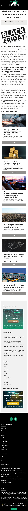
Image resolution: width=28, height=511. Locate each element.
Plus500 (3, 437)
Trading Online (7, 384)
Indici (5, 375)
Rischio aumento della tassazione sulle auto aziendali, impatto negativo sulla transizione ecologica (14, 346)
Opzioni (6, 382)
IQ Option (3, 428)
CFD (5, 366)
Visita (13, 509)
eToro (2, 433)
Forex (5, 373)
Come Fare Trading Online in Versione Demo (11, 470)
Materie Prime (7, 377)
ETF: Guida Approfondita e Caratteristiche (10, 476)
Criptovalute (7, 369)
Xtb (2, 430)
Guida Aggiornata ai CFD (6, 482)
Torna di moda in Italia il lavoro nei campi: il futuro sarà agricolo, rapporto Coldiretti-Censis (14, 351)
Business (6, 364)
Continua (14, 142)
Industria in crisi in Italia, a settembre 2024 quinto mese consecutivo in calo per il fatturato (14, 337)
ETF (5, 371)
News (11, 21)
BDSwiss (3, 435)
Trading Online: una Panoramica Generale (10, 468)
